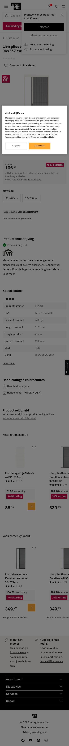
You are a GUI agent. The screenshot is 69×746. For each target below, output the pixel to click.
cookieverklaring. (48, 137)
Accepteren (39, 146)
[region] (34, 130)
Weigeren (16, 146)
